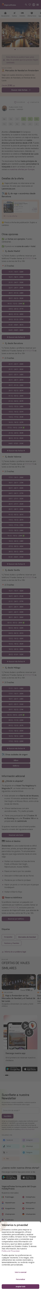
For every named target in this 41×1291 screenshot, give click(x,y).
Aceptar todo (20, 1286)
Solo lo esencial (20, 1272)
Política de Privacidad (10, 1251)
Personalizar (20, 1279)
